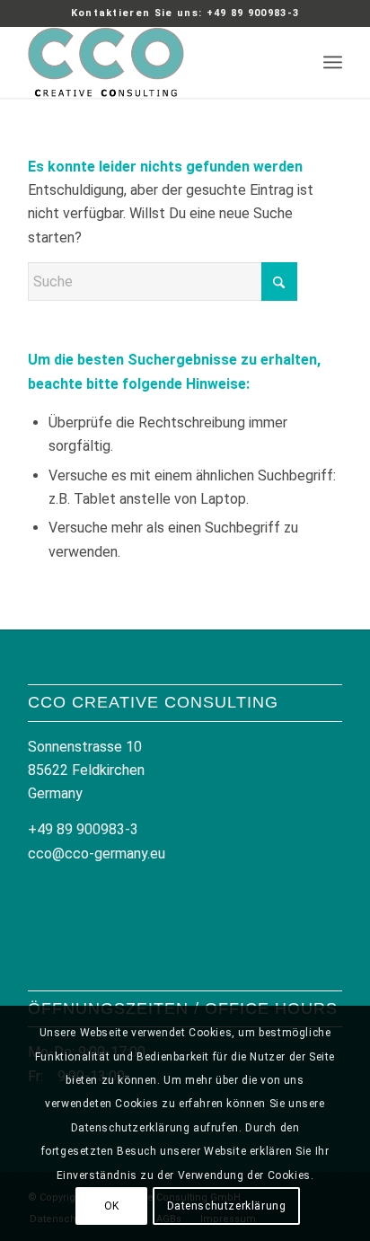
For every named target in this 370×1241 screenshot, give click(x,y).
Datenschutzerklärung (226, 1206)
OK (111, 1206)
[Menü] (332, 62)
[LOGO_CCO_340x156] (153, 62)
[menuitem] (332, 62)
